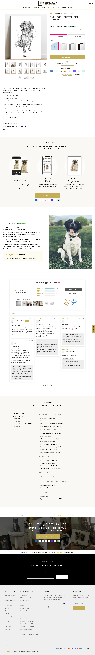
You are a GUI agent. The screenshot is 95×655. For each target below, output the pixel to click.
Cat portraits (8, 598)
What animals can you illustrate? (49, 444)
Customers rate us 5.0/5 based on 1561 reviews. (25, 651)
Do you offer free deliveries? (47, 488)
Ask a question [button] (73, 293)
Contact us (7, 613)
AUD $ (7, 645)
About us (7, 608)
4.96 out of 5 (24, 291)
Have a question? (44, 496)
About (57, 8)
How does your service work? (48, 421)
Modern (22, 605)
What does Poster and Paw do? (48, 418)
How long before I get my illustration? (50, 426)
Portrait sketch (24, 608)
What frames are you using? (47, 441)
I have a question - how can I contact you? (51, 423)
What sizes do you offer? (47, 436)
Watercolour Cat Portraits (27, 598)
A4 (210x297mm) (58, 33)
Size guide (82, 30)
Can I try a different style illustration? (50, 468)
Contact (63, 8)
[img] (14, 319)
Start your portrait (10, 595)
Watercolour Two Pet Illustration (29, 634)
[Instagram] (48, 607)
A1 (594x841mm (76, 36)
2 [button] (45, 385)
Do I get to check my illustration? (49, 460)
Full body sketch (24, 611)
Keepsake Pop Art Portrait (27, 621)
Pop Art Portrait (24, 600)
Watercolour (23, 595)
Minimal (22, 616)
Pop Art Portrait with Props (27, 624)
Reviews (7, 603)
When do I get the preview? (47, 463)
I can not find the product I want (49, 449)
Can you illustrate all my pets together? (51, 433)
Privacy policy (8, 616)
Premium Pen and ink (10, 600)
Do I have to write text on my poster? (50, 447)
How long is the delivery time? (48, 485)
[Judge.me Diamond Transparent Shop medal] (74, 302)
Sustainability (8, 619)
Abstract (22, 613)
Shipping (7, 621)
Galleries (70, 7)
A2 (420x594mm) (58, 36)
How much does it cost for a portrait (50, 452)
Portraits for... (35, 7)
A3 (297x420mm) (76, 33)
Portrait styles (26, 7)
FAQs (52, 7)
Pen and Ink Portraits (26, 603)
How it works (8, 605)
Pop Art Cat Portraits (26, 629)
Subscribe (62, 576)
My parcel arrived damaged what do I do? (51, 499)
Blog (6, 611)
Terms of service (9, 624)
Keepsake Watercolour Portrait (28, 619)
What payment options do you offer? (50, 477)
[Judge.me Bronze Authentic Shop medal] (67, 302)
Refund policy (8, 626)
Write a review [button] (73, 290)
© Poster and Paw (11, 648)
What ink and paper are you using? (49, 439)
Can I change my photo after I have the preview (53, 466)
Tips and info (23, 632)
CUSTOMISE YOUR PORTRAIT (47, 195)
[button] (61, 13)
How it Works (45, 8)
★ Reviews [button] (93, 329)
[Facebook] (45, 607)
